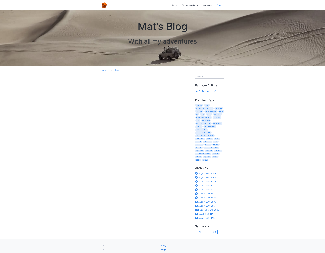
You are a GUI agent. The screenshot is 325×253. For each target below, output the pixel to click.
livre (207, 105)
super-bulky (209, 127)
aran (217, 139)
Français (165, 245)
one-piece (200, 139)
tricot (199, 148)
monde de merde (203, 154)
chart (208, 145)
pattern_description (205, 136)
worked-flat (201, 130)
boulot (207, 157)
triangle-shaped (203, 123)
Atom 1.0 (202, 232)
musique (207, 142)
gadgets (217, 114)
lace (216, 142)
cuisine (216, 154)
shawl (216, 145)
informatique (211, 111)
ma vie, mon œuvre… (204, 108)
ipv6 (197, 120)
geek (198, 160)
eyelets (199, 145)
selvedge (206, 120)
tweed (209, 139)
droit (215, 157)
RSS (214, 232)
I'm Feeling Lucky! (207, 91)
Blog (219, 5)
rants (198, 157)
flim (202, 114)
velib (209, 114)
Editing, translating (190, 5)
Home (174, 5)
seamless (217, 123)
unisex (199, 127)
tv (197, 114)
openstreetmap (211, 148)
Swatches (207, 5)
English (164, 249)
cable (205, 160)
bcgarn (217, 117)
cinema (199, 105)
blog (221, 111)
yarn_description (203, 117)
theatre (218, 108)
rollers (199, 151)
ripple (198, 142)
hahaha (218, 151)
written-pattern (203, 133)
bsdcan (199, 111)
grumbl (209, 151)
